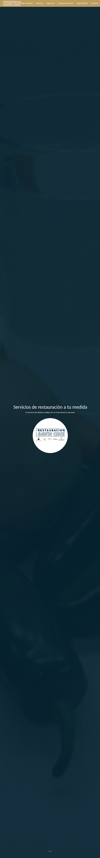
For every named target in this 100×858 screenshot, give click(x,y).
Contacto (94, 3)
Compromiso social (65, 3)
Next (50, 851)
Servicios (39, 3)
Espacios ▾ (50, 3)
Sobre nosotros (27, 3)
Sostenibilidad (82, 3)
